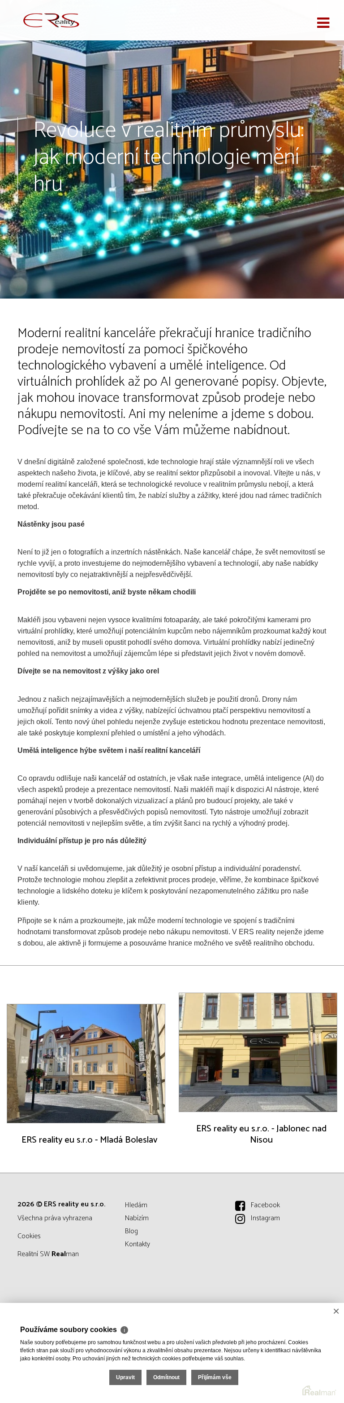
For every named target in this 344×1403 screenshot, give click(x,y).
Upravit (125, 1377)
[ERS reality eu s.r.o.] (51, 20)
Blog (131, 1231)
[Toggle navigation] (323, 23)
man (65, 1254)
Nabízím (137, 1218)
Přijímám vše (215, 1377)
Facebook (265, 1205)
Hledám (136, 1205)
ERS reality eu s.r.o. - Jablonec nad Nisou (261, 1134)
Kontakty (137, 1244)
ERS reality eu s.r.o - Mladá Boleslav (89, 1140)
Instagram (265, 1218)
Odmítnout (166, 1377)
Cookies (29, 1236)
